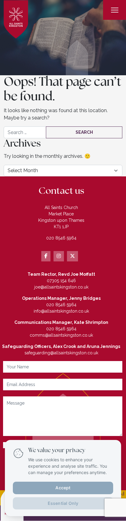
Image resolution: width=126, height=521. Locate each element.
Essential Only (63, 502)
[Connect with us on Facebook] (45, 256)
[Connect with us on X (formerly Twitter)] (72, 256)
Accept (62, 487)
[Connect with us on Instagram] (59, 256)
